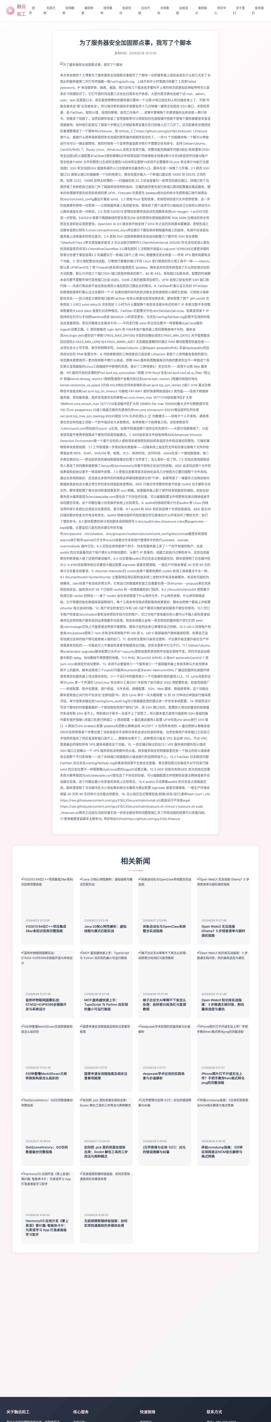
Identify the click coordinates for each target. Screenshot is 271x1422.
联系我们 (258, 10)
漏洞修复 (87, 10)
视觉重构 (106, 10)
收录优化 (125, 10)
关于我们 (239, 10)
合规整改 (163, 10)
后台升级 (144, 10)
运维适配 (182, 10)
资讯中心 (220, 10)
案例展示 (201, 10)
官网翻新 (68, 10)
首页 (32, 10)
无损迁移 (49, 10)
